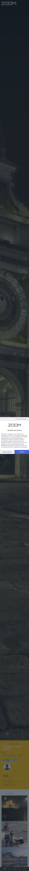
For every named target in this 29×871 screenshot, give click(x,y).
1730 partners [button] (10, 434)
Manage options (7, 452)
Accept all (21, 452)
